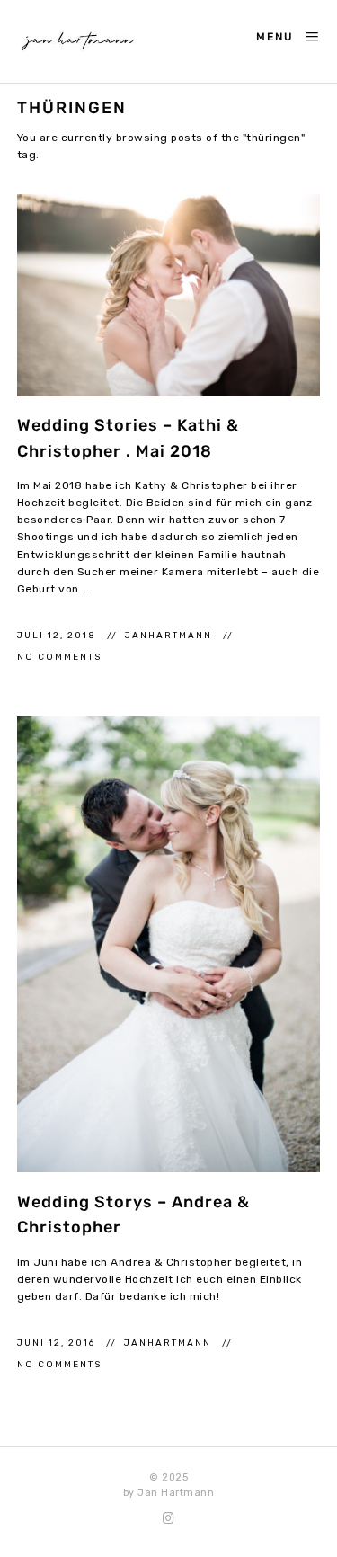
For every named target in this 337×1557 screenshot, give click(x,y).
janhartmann (170, 635)
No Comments (59, 657)
